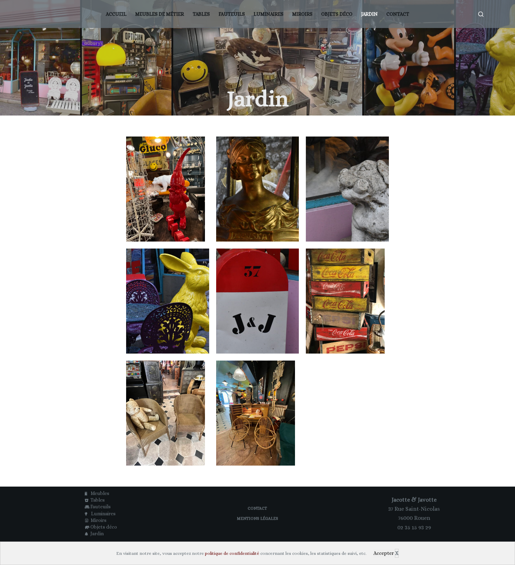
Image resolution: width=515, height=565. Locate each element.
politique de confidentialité (232, 553)
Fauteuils (232, 14)
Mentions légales (257, 518)
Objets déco (336, 14)
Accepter (383, 553)
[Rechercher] (480, 14)
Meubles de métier (159, 14)
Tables (201, 14)
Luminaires (268, 14)
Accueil (116, 14)
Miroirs (302, 14)
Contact (397, 14)
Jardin (369, 14)
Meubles (99, 493)
